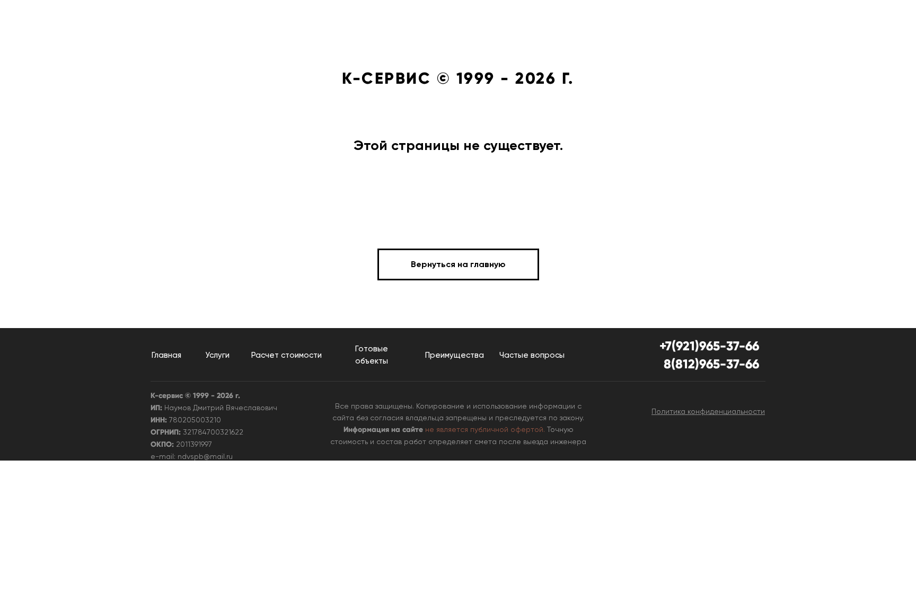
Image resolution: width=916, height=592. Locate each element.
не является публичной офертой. (485, 429)
